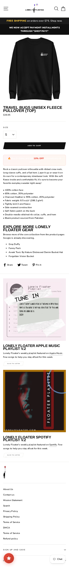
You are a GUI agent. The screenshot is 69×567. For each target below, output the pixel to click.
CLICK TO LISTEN (13, 363)
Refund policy (10, 538)
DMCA (6, 527)
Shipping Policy (11, 516)
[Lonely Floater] (34, 8)
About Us (8, 489)
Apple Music (55, 353)
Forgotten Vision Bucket (21, 256)
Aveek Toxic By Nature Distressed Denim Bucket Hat (36, 252)
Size (5, 127)
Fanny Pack (15, 248)
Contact (8, 560)
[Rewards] (9, 558)
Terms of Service (11, 522)
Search (6, 505)
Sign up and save (14, 550)
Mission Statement (12, 500)
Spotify (53, 444)
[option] (34, 29)
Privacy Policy (10, 511)
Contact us (8, 494)
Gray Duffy (14, 244)
